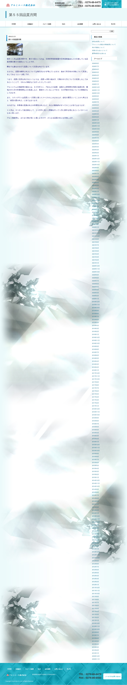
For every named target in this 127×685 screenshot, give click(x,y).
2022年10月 (96, 200)
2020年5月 (95, 287)
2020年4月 (95, 290)
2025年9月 (95, 96)
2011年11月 (96, 590)
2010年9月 (95, 632)
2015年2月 (95, 474)
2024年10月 (96, 129)
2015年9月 (95, 453)
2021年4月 (95, 254)
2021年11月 (96, 233)
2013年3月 (95, 543)
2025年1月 (95, 120)
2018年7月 (95, 352)
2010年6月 (95, 638)
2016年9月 (95, 418)
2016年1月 (95, 442)
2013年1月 (95, 549)
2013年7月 (95, 531)
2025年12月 (96, 87)
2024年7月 (95, 138)
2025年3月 (95, 114)
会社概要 (80, 24)
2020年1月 (95, 299)
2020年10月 (96, 272)
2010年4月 (95, 644)
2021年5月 (95, 251)
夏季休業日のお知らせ (99, 53)
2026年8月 (95, 63)
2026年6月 (95, 69)
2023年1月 (95, 191)
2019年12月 (96, 302)
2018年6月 (95, 355)
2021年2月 (95, 260)
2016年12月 (96, 409)
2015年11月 (96, 447)
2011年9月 (95, 596)
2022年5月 (95, 215)
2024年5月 (95, 144)
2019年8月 (95, 313)
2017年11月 (96, 376)
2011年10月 (96, 593)
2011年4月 (95, 611)
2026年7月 (95, 66)
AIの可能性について (98, 47)
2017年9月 (95, 382)
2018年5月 (95, 358)
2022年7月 (95, 209)
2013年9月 (95, 525)
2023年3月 (95, 185)
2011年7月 (95, 602)
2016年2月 (95, 439)
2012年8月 (95, 564)
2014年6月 (95, 498)
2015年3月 (95, 471)
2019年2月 (95, 331)
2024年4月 (95, 147)
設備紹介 (30, 24)
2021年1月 (95, 263)
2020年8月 (95, 278)
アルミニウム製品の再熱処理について (104, 44)
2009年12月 (96, 656)
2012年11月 (96, 555)
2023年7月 (95, 173)
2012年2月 (95, 582)
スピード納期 (47, 24)
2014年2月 (95, 510)
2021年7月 (95, 245)
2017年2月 (95, 403)
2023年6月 (95, 176)
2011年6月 (95, 605)
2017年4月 (95, 397)
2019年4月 (95, 325)
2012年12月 (96, 552)
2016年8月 (95, 421)
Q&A (63, 24)
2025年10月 (96, 93)
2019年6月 (95, 319)
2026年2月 (95, 81)
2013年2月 (95, 546)
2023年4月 (95, 182)
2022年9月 (95, 203)
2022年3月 (95, 221)
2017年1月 (95, 406)
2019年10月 (96, 307)
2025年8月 (95, 99)
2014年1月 (95, 513)
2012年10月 (96, 558)
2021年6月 (95, 248)
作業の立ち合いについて (99, 50)
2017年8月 (95, 385)
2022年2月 (95, 224)
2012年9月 (95, 561)
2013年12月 (96, 516)
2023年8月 (95, 170)
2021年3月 (95, 257)
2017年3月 (95, 400)
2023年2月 (95, 188)
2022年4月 (95, 218)
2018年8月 (95, 349)
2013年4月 (95, 540)
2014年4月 (95, 504)
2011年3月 (95, 614)
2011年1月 (95, 620)
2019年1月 (95, 334)
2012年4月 (95, 576)
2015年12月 (96, 445)
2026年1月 (95, 84)
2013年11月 (96, 519)
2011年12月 (96, 587)
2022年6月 (95, 212)
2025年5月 (95, 108)
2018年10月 (96, 343)
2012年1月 (95, 585)
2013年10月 (96, 522)
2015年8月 (95, 456)
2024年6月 (95, 141)
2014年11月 (96, 483)
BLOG (113, 24)
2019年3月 (95, 328)
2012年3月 (95, 579)
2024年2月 (95, 153)
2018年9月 (95, 346)
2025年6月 (95, 105)
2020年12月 (96, 266)
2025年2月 (95, 117)
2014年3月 (95, 507)
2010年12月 (96, 623)
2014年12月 (96, 480)
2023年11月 (96, 162)
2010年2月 (95, 650)
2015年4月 (95, 468)
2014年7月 (95, 495)
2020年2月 (95, 296)
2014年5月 (95, 501)
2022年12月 (96, 194)
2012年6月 (95, 570)
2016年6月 (95, 427)
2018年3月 (95, 364)
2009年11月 (96, 659)
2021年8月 (95, 242)
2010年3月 (95, 647)
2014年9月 (95, 489)
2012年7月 (95, 567)
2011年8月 (95, 599)
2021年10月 (96, 236)
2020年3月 (95, 293)
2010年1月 (95, 653)
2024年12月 (96, 123)
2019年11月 (96, 305)
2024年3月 (95, 150)
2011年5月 (95, 608)
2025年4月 (95, 111)
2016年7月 (95, 424)
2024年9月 (95, 132)
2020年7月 (95, 281)
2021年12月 (96, 230)
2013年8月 (95, 528)
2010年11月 (96, 626)
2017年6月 (95, 391)
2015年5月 (95, 465)
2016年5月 (95, 430)
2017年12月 (96, 373)
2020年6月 (95, 284)
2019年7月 (95, 316)
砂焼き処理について (98, 41)
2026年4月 (95, 75)
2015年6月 (95, 462)
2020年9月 (95, 275)
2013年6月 (95, 534)
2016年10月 (96, 415)
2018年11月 (96, 340)
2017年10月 (96, 379)
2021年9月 (95, 239)
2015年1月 (95, 477)
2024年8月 (95, 135)
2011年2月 (95, 617)
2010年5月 (95, 641)
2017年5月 (95, 394)
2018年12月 (96, 337)
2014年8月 (95, 492)
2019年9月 (95, 310)
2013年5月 (95, 537)
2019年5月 (95, 322)
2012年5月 (95, 573)
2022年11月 (96, 197)
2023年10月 (96, 165)
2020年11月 (96, 269)
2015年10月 (96, 450)
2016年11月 (96, 412)
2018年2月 (95, 367)
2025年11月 (96, 90)
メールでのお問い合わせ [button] (113, 676)
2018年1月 (95, 370)
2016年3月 (95, 436)
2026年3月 (95, 78)
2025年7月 (95, 102)
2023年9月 (95, 167)
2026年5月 (95, 72)
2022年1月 (95, 227)
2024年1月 (95, 156)
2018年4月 (95, 361)
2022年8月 (95, 206)
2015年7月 (95, 459)
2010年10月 (96, 629)
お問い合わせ (97, 24)
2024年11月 (96, 126)
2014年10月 (96, 486)
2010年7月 (95, 635)
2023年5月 (95, 179)
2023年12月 (96, 159)
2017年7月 (95, 388)
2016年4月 (95, 433)
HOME (14, 24)
